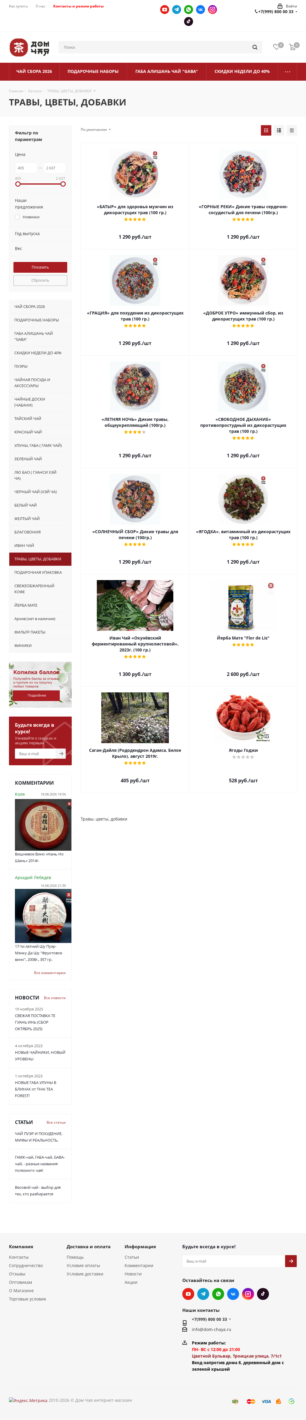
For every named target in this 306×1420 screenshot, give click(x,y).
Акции (131, 1282)
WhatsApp (188, 9)
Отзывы (17, 1274)
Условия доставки (85, 1274)
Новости (133, 1274)
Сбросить (40, 280)
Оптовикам (20, 1282)
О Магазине (21, 1290)
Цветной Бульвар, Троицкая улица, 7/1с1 (237, 1356)
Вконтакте (200, 9)
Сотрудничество (26, 1265)
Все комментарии (50, 972)
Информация (140, 1246)
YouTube (164, 9)
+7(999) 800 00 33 (275, 11)
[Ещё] (287, 72)
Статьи (132, 1257)
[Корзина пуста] (292, 47)
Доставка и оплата (89, 1246)
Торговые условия (27, 1299)
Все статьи (56, 1122)
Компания (21, 1246)
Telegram (176, 9)
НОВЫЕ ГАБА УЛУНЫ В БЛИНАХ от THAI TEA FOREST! (35, 1089)
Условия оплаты (83, 1265)
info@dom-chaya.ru (211, 1329)
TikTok (188, 21)
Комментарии (139, 1265)
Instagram (212, 9)
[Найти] (255, 47)
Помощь (75, 1257)
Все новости (55, 997)
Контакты (19, 1257)
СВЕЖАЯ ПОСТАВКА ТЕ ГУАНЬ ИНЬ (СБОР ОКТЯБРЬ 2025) (35, 1022)
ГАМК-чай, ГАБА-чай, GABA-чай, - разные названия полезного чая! (40, 1163)
